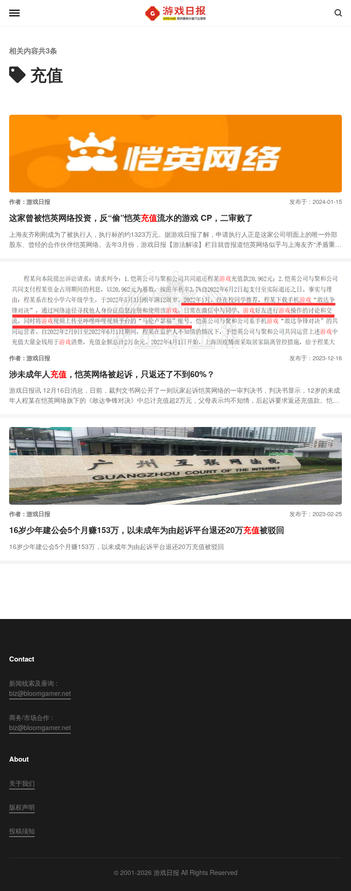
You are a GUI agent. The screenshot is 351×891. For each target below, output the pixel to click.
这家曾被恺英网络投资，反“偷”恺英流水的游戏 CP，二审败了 (131, 218)
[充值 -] (175, 13)
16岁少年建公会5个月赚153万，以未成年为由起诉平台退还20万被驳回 (146, 530)
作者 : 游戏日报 (29, 201)
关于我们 (22, 783)
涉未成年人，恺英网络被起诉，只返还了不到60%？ (112, 374)
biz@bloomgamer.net (40, 693)
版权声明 (22, 806)
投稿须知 (22, 830)
